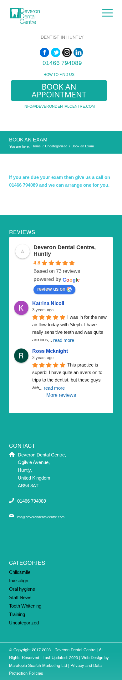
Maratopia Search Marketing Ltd (38, 665)
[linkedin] (78, 52)
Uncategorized (56, 146)
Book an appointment (59, 90)
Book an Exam (28, 139)
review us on (51, 289)
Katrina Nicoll (48, 303)
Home (36, 146)
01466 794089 (62, 63)
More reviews (61, 395)
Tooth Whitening (25, 606)
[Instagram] (67, 52)
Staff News (20, 597)
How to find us (58, 74)
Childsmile (19, 572)
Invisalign (18, 580)
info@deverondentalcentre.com (59, 106)
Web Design (92, 657)
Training (17, 614)
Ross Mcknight (50, 351)
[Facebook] (44, 52)
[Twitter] (55, 52)
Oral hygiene (22, 589)
